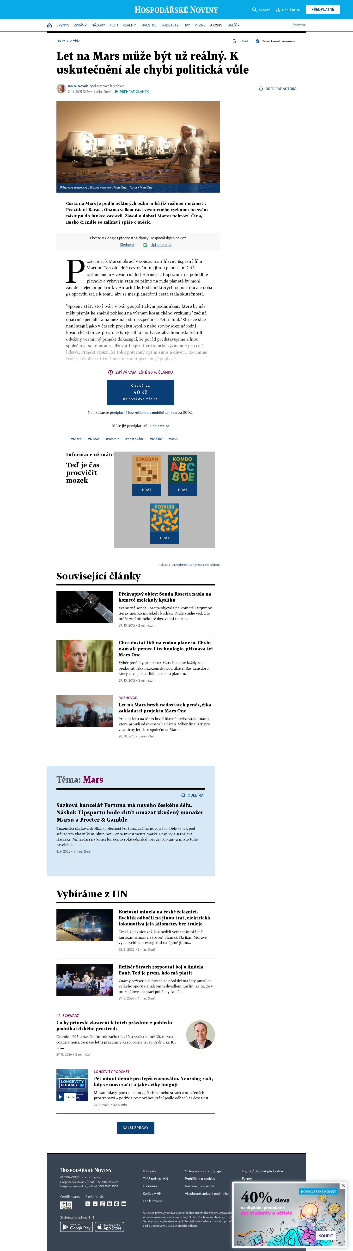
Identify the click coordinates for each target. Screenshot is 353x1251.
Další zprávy (135, 1127)
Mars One (146, 187)
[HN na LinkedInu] (109, 1203)
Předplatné (322, 9)
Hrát (147, 490)
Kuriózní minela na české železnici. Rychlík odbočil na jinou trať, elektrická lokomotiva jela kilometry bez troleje (164, 918)
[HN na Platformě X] (87, 1203)
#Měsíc (156, 439)
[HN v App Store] (109, 1227)
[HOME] (49, 25)
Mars (93, 780)
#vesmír (112, 439)
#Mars (76, 439)
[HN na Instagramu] (102, 1203)
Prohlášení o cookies (200, 1179)
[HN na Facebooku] (95, 1203)
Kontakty (149, 1171)
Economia (150, 1186)
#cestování (134, 439)
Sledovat (127, 245)
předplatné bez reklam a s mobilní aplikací (143, 412)
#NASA (93, 439)
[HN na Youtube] (124, 1203)
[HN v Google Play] (76, 1227)
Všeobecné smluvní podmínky (207, 1193)
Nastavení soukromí (199, 1186)
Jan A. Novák (78, 86)
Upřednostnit (161, 245)
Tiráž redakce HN (155, 1179)
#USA (173, 439)
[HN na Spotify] (116, 1203)
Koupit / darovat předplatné (262, 1171)
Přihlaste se (159, 426)
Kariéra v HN (152, 1193)
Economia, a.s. (90, 1177)
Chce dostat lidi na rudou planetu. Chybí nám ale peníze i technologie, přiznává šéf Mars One (166, 649)
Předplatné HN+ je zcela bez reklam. (196, 564)
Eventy (247, 1179)
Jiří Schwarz (67, 1015)
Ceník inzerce (152, 1201)
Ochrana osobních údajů (203, 1171)
